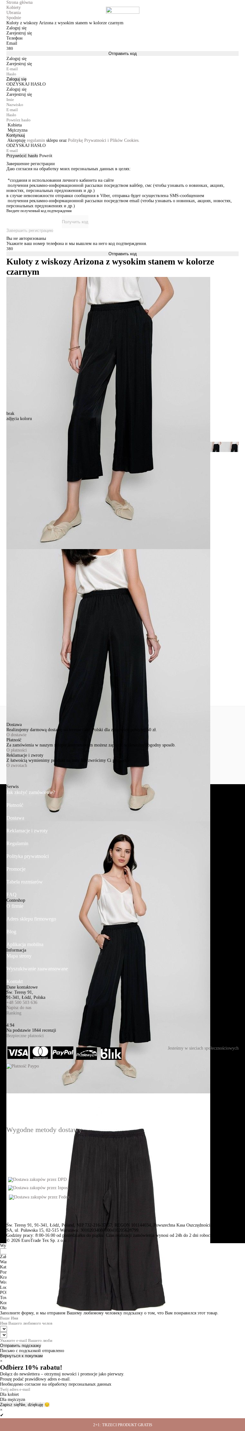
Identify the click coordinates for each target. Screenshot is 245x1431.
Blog (11, 931)
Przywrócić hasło (22, 155)
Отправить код (122, 53)
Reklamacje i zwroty (27, 830)
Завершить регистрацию (29, 230)
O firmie (14, 906)
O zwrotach (16, 765)
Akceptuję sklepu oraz (73, 140)
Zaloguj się (16, 79)
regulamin (36, 140)
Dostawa (15, 818)
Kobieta (15, 125)
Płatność (14, 805)
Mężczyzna (17, 130)
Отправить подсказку (20, 1345)
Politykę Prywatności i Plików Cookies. (104, 140)
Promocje (16, 869)
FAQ (11, 894)
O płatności (16, 750)
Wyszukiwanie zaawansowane (37, 968)
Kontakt (14, 981)
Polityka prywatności (27, 856)
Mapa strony (19, 956)
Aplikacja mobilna (24, 944)
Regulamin (17, 843)
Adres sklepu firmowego (31, 919)
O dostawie (16, 734)
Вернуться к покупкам (21, 1355)
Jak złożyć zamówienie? (30, 792)
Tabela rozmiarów (24, 881)
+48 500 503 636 (21, 1002)
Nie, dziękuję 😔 (34, 1404)
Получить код (75, 221)
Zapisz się (9, 1404)
